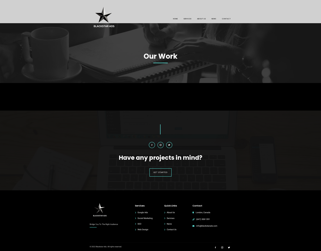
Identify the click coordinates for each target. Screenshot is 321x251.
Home (175, 19)
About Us (201, 19)
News (214, 19)
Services (188, 19)
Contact (226, 19)
